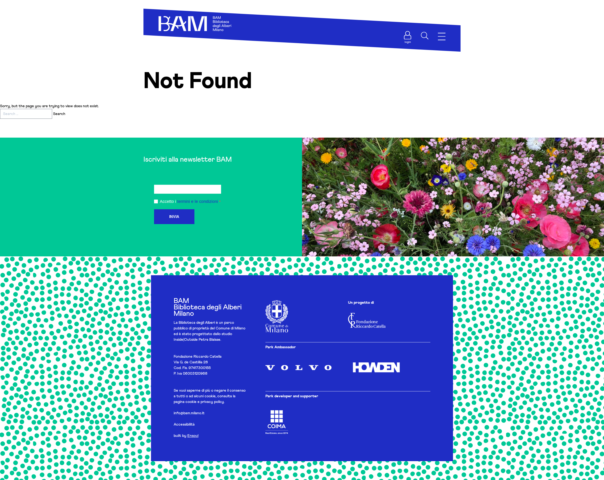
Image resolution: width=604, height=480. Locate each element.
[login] (407, 35)
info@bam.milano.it (189, 413)
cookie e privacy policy (204, 402)
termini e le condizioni (197, 201)
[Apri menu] (441, 37)
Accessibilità (184, 424)
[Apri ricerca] (424, 35)
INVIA (174, 217)
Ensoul (192, 436)
